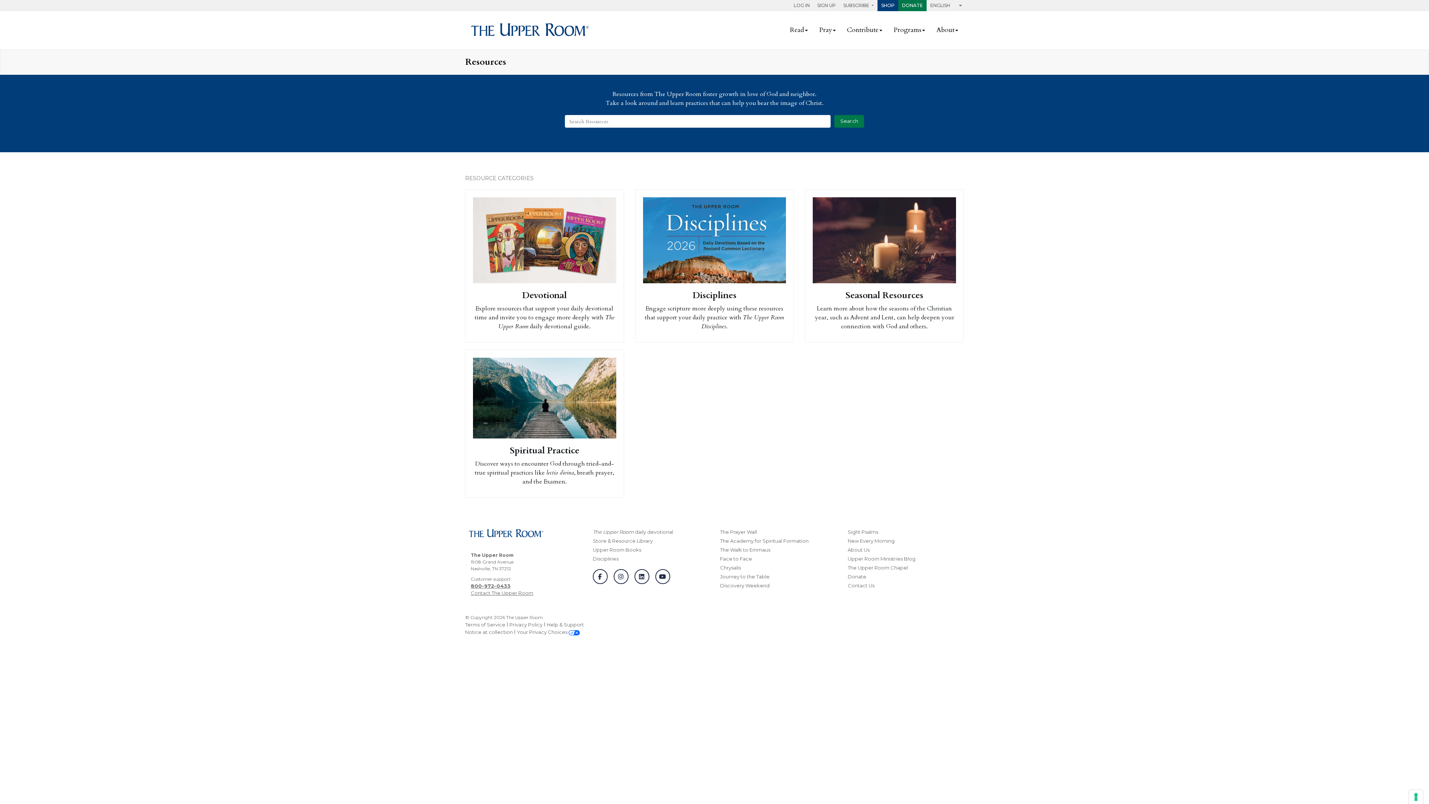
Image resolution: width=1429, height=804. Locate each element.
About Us (859, 550)
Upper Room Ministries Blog (881, 559)
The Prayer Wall (738, 532)
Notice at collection (489, 632)
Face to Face (736, 559)
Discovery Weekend (745, 585)
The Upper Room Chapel (878, 568)
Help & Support (565, 625)
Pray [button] (825, 30)
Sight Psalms (863, 532)
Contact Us (861, 585)
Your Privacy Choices (543, 632)
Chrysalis (730, 568)
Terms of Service (485, 625)
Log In (802, 5)
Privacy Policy (526, 625)
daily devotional (633, 532)
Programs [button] (907, 30)
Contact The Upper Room (502, 593)
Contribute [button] (863, 30)
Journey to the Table (745, 577)
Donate (912, 5)
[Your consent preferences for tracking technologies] (1416, 797)
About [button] (945, 30)
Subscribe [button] (856, 5)
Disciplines (605, 559)
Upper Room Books (617, 550)
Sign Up (826, 5)
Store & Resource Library (623, 541)
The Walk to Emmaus (745, 550)
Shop (888, 5)
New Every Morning (871, 541)
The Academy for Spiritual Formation (764, 541)
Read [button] (797, 30)
